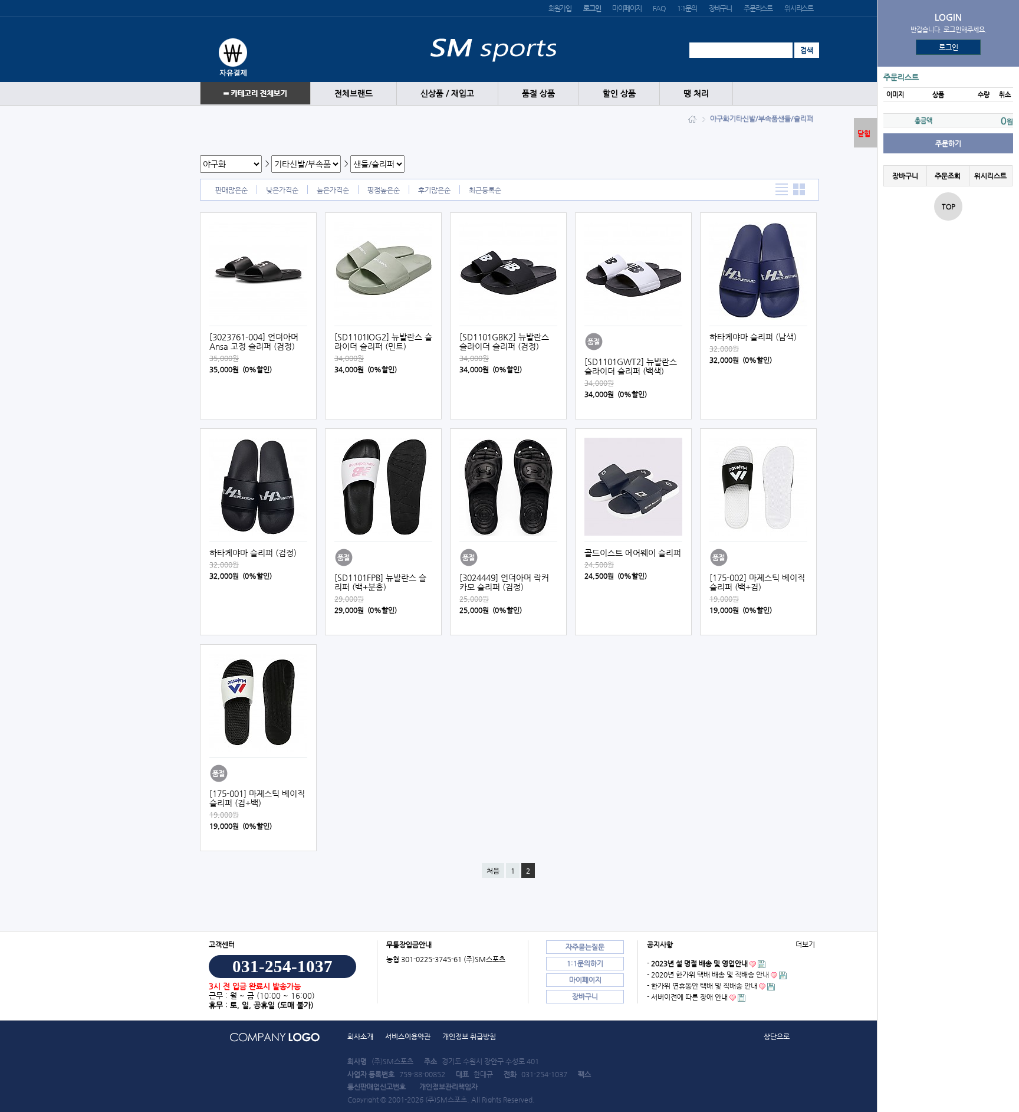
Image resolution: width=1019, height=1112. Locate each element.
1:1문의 (687, 8)
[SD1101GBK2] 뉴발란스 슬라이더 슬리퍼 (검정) (504, 341)
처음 (493, 871)
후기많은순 (434, 190)
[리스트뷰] (781, 189)
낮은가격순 (282, 190)
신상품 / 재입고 (447, 93)
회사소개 (360, 1036)
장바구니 (720, 8)
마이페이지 (626, 8)
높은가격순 (333, 190)
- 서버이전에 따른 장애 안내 (687, 997)
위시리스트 (798, 8)
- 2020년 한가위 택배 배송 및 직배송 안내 (708, 974)
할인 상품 (619, 93)
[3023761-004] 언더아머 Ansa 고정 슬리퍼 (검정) (253, 341)
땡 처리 (696, 93)
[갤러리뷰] (799, 189)
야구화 (719, 118)
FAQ (659, 8)
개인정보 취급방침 (469, 1036)
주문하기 (948, 143)
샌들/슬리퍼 (795, 118)
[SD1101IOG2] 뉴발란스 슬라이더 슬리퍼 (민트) (383, 341)
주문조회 (948, 176)
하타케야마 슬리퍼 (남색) (753, 337)
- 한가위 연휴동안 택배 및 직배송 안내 (702, 986)
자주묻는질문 (585, 947)
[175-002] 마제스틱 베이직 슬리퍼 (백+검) (757, 582)
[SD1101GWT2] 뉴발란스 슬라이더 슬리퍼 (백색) (630, 366)
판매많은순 (231, 190)
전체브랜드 (353, 93)
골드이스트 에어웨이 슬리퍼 (632, 552)
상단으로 (777, 1036)
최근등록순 (485, 190)
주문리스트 (758, 8)
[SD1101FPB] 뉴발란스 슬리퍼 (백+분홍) (380, 582)
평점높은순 (383, 190)
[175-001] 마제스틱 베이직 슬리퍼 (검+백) (257, 798)
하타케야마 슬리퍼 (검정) (253, 552)
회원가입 (559, 8)
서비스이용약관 (407, 1036)
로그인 (948, 47)
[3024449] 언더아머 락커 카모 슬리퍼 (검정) (504, 582)
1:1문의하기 (585, 963)
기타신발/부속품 (753, 118)
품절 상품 (538, 93)
